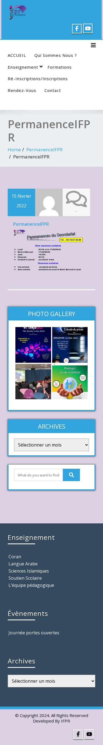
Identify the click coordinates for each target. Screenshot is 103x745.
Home (14, 149)
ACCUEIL (17, 55)
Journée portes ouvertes (34, 633)
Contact (52, 90)
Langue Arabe (23, 564)
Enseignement (23, 67)
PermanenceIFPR (44, 149)
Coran (15, 557)
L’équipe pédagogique (31, 585)
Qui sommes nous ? (55, 55)
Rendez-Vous (22, 90)
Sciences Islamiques (29, 571)
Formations (60, 67)
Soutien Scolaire (25, 578)
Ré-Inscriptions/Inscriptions (38, 78)
